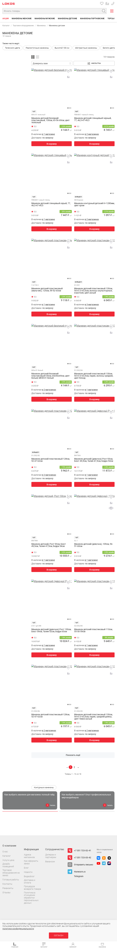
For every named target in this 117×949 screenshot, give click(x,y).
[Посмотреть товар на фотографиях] (111, 508)
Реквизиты (7, 888)
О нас (5, 851)
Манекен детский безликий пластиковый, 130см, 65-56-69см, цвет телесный (50, 120)
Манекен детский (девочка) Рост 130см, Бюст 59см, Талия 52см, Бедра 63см (51, 630)
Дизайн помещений (8, 865)
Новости (28, 872)
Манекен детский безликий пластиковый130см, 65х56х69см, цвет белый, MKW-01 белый (50, 376)
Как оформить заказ (31, 862)
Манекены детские (67, 18)
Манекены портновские (92, 18)
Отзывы (6, 892)
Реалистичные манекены (37, 48)
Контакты (7, 884)
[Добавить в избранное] (68, 71)
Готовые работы (10, 879)
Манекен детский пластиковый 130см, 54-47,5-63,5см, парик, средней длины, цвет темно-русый (93, 716)
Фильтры (96, 63)
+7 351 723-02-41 (113, 3)
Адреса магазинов (29, 855)
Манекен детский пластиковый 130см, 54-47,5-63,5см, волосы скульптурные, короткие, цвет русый (93, 290)
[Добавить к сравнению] (68, 77)
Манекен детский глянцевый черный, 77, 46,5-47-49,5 (92, 119)
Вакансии (50, 861)
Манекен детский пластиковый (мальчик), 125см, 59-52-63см (47, 289)
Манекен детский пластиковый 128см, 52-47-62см (50, 460)
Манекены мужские (45, 18)
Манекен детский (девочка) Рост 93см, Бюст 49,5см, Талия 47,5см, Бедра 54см (93, 460)
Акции (5, 18)
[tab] (30, 811)
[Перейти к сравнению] (107, 3)
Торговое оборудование (23, 26)
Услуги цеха (8, 860)
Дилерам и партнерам (50, 855)
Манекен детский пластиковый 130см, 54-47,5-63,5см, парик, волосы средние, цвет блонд (93, 376)
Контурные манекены (44, 787)
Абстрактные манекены (86, 48)
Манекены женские (22, 18)
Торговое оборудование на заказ (11, 873)
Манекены (41, 26)
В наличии (43, 134)
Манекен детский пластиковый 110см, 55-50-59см (93, 630)
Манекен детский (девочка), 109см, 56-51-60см (93, 545)
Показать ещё (73, 755)
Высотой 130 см (62, 48)
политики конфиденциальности (18, 928)
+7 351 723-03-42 (82, 857)
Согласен (58, 935)
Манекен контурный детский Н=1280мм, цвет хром (94, 204)
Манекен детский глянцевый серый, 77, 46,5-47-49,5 (51, 204)
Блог (26, 868)
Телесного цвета (12, 48)
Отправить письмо (83, 864)
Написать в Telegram (79, 872)
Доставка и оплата (29, 881)
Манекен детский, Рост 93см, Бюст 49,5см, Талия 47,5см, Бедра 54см (48, 545)
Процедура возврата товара (32, 887)
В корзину (52, 144)
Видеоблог (29, 876)
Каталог (6, 26)
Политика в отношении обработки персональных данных (31, 897)
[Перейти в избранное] (102, 3)
